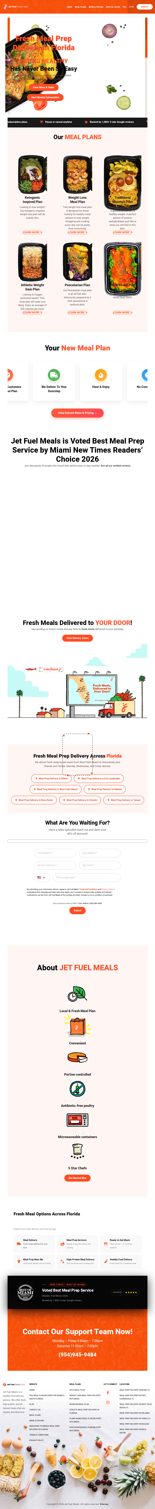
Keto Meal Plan (77, 1390)
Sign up (144, 6)
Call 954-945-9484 (129, 122)
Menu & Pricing (96, 7)
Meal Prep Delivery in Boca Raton (36, 800)
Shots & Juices (113, 7)
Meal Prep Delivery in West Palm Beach (57, 789)
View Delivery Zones (77, 638)
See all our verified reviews (115, 466)
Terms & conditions (38, 1435)
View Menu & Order (43, 87)
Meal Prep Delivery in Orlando (82, 800)
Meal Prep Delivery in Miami (53, 778)
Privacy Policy (107, 889)
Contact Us (34, 1409)
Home (69, 7)
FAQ (124, 7)
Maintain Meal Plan (79, 1404)
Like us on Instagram (107, 1402)
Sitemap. (104, 1504)
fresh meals (87, 629)
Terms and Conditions (88, 889)
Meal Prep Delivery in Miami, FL (135, 1390)
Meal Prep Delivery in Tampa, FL (135, 1418)
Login (131, 6)
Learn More (31, 232)
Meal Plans (80, 7)
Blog (31, 1404)
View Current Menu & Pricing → (77, 413)
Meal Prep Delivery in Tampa (125, 800)
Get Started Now (77, 1178)
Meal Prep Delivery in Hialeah (106, 789)
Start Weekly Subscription (45, 97)
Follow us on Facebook (108, 1392)
